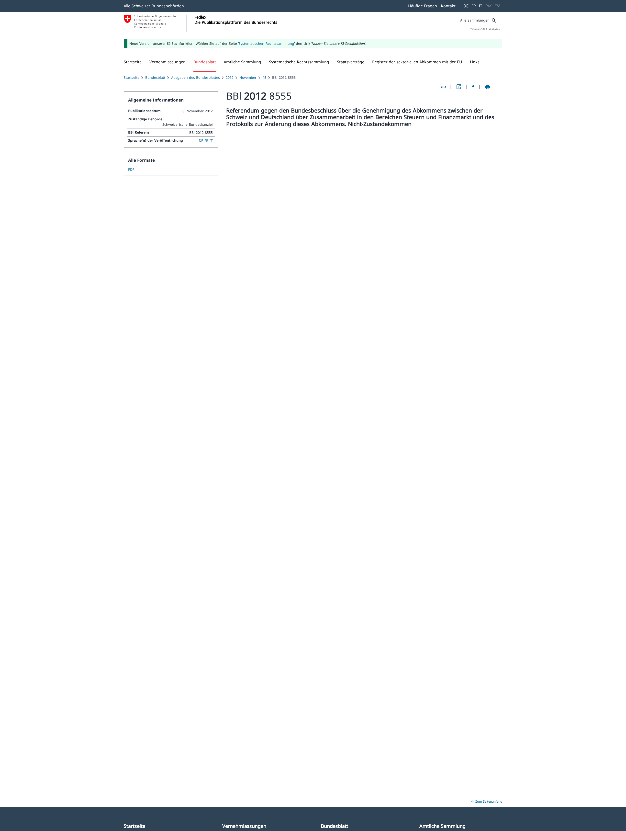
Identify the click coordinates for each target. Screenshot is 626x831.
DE (466, 6)
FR (473, 6)
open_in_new (459, 87)
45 (264, 77)
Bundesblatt (155, 77)
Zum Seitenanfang (486, 802)
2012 (230, 77)
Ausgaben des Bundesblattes (195, 77)
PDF (131, 169)
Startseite (131, 77)
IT (480, 6)
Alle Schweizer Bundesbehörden (154, 6)
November (248, 77)
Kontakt (448, 6)
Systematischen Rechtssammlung (266, 43)
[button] (167, 62)
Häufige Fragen (422, 6)
